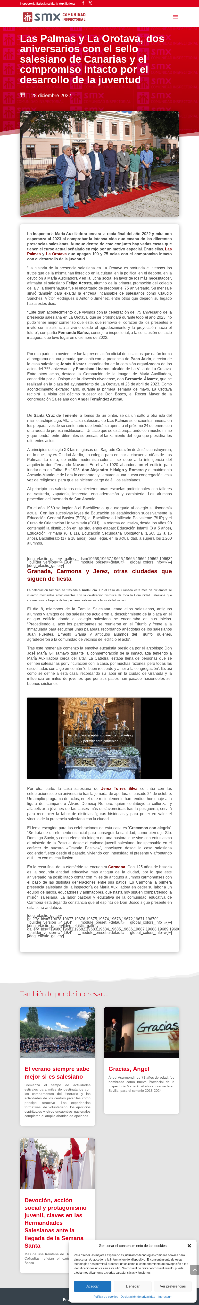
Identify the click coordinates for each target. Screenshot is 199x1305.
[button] (189, 1245)
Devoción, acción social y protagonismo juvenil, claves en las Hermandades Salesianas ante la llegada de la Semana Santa (56, 1223)
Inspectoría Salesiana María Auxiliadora (47, 3)
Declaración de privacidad (138, 1296)
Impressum (165, 1296)
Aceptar (92, 1286)
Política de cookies (105, 1296)
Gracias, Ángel (128, 1069)
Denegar (133, 1286)
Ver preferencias (173, 1286)
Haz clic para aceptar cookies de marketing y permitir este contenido (99, 738)
